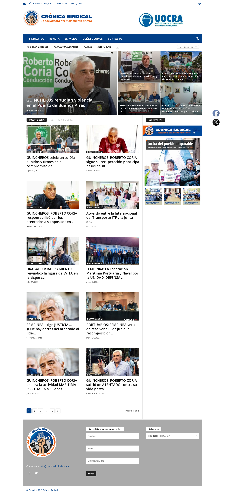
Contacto (115, 38)
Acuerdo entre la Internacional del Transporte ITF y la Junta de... (111, 217)
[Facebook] (194, 4)
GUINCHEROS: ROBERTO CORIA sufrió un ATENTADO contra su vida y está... (111, 384)
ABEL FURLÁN (104, 46)
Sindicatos (36, 38)
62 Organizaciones (37, 46)
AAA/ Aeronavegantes (66, 46)
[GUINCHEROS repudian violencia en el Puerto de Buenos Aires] (70, 83)
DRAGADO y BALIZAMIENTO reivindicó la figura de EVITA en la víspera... (52, 273)
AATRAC (88, 46)
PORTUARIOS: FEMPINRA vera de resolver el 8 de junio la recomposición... (110, 329)
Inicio (52, 120)
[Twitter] (200, 4)
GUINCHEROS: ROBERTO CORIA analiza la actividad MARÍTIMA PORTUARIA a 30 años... (52, 384)
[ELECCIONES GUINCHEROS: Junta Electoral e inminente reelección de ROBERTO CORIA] (181, 67)
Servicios (71, 38)
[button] (197, 39)
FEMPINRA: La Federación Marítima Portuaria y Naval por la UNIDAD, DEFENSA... (112, 273)
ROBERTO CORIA (34, 152)
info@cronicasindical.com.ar (55, 466)
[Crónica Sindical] (57, 18)
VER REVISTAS (156, 119)
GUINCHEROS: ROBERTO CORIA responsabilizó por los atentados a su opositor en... (52, 217)
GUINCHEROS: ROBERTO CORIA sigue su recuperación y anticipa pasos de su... (112, 161)
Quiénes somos (92, 38)
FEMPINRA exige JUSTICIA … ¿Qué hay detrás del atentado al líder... (53, 329)
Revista (54, 38)
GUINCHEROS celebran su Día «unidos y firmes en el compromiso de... (51, 161)
